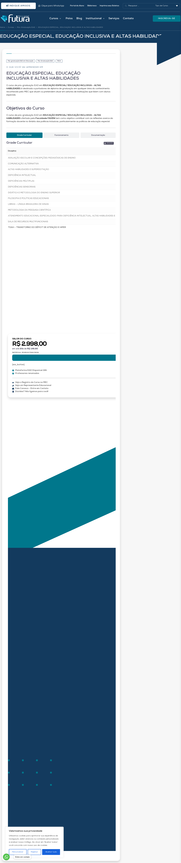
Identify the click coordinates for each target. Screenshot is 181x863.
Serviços (114, 18)
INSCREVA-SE (166, 18)
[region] (34, 842)
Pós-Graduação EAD (26, 27)
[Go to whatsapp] (6, 857)
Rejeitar (34, 852)
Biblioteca (91, 6)
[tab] (24, 135)
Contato (128, 18)
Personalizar (17, 852)
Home (2, 27)
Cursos (11, 27)
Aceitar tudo (51, 852)
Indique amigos (19, 6)
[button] (109, 143)
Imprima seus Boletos (109, 6)
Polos (69, 18)
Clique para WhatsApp (52, 6)
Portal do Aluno (77, 6)
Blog (79, 18)
